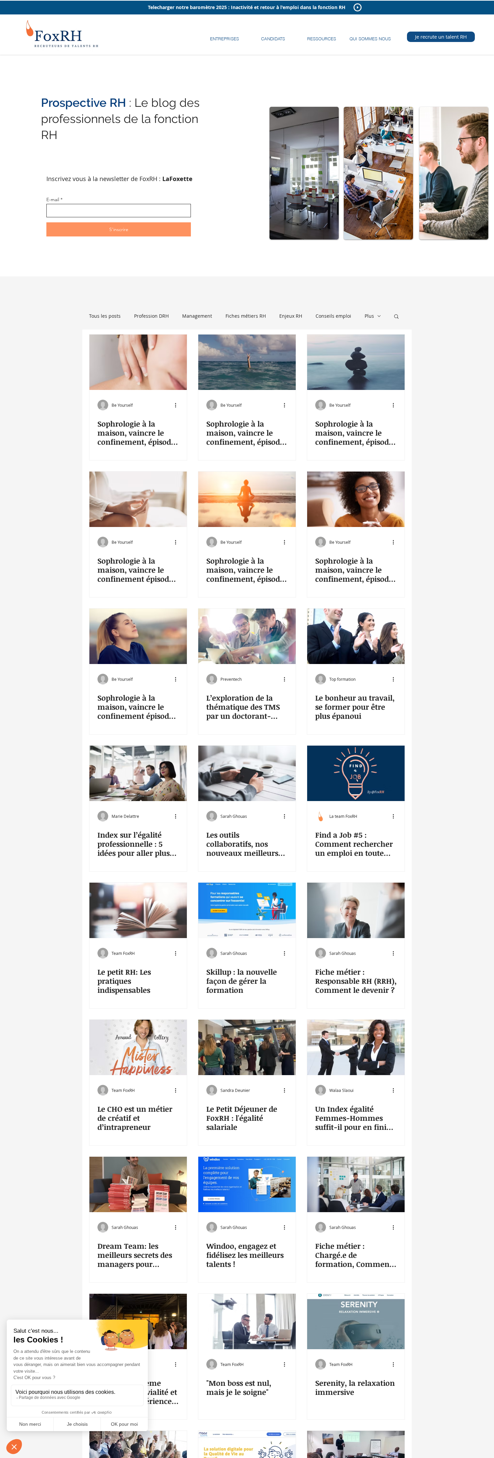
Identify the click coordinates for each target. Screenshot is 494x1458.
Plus (369, 316)
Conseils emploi (333, 316)
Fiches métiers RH (245, 316)
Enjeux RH (290, 316)
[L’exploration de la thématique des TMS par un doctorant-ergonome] (247, 636)
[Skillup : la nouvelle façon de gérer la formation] (247, 910)
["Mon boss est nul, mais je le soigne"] (247, 1321)
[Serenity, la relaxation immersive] (356, 1321)
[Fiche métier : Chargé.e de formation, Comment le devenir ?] (356, 1184)
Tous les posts (105, 316)
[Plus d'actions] (178, 405)
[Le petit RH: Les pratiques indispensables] (138, 910)
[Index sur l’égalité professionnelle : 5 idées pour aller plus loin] (138, 773)
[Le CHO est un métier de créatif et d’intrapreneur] (138, 1047)
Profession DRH (151, 316)
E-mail (52, 199)
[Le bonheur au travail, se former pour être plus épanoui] (356, 636)
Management (197, 316)
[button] (224, 36)
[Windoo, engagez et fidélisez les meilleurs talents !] (247, 1184)
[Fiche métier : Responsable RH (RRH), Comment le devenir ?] (356, 910)
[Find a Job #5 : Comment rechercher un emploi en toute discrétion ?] (356, 773)
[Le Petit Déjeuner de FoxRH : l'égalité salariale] (247, 1047)
